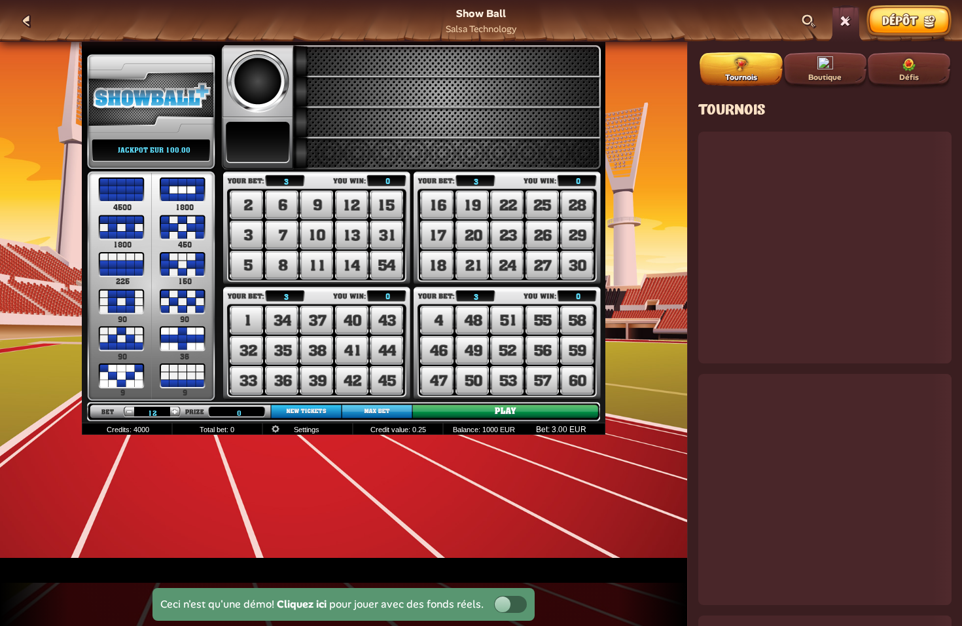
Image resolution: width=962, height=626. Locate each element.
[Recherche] (809, 21)
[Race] (845, 21)
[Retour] (26, 21)
